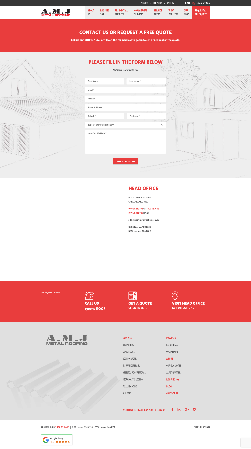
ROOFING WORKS (130, 358)
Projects (171, 337)
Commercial (172, 351)
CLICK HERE (136, 307)
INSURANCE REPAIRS (131, 365)
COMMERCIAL (129, 351)
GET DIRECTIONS (183, 307)
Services (127, 337)
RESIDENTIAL (128, 344)
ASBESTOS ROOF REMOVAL (134, 372)
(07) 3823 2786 (135, 213)
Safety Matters (173, 372)
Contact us (172, 393)
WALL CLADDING (130, 386)
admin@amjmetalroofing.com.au (143, 220)
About (169, 358)
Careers (170, 3)
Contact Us (157, 3)
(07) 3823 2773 (135, 208)
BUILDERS (127, 393)
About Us (144, 3)
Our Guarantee (173, 365)
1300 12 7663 (153, 208)
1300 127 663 (203, 3)
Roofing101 (172, 379)
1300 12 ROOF (95, 308)
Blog (169, 386)
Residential (172, 344)
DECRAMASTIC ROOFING (133, 379)
